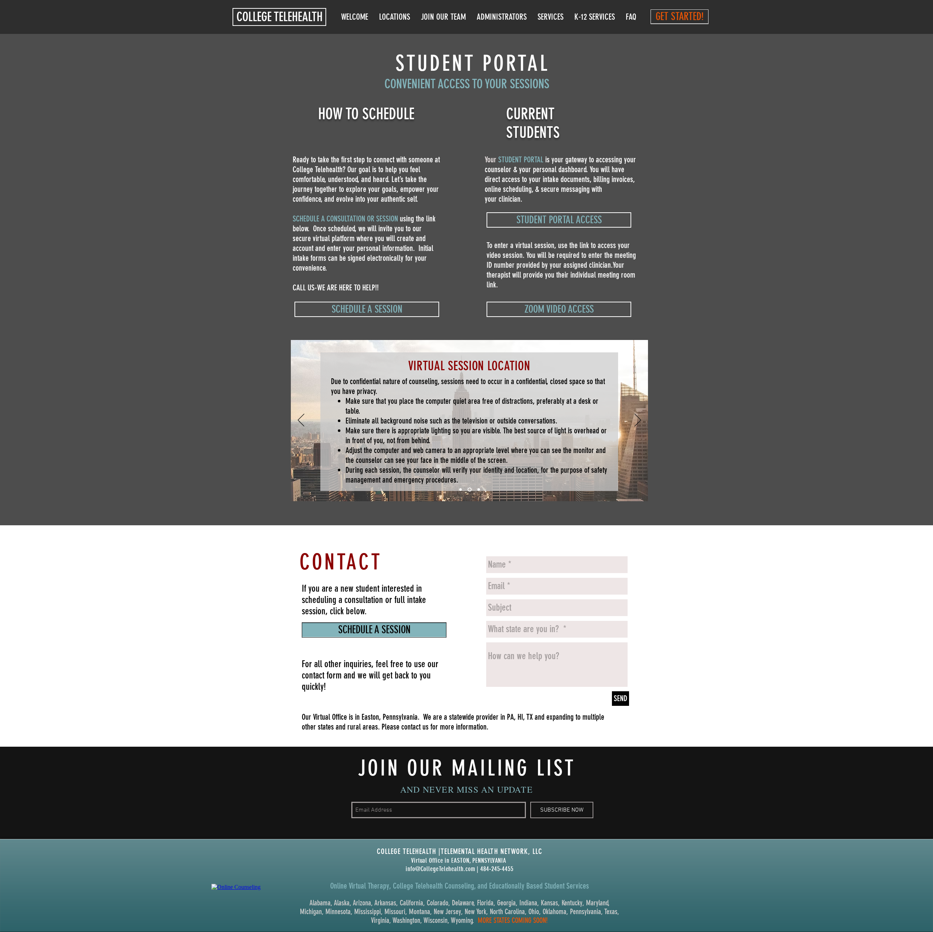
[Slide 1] (460, 489)
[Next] (638, 421)
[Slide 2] (470, 490)
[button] (279, 17)
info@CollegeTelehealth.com (440, 869)
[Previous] (301, 421)
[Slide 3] (478, 489)
